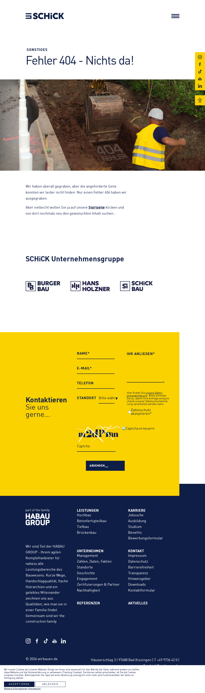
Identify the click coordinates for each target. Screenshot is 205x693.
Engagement (87, 579)
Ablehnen (50, 684)
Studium (135, 527)
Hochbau (84, 515)
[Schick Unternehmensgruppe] (38, 18)
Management (87, 556)
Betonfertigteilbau (92, 521)
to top (190, 657)
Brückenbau (86, 533)
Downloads (137, 584)
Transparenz (138, 573)
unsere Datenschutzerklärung (145, 394)
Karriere (137, 510)
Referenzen (88, 603)
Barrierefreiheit (141, 567)
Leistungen (88, 510)
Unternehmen (90, 551)
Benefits (135, 533)
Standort (86, 398)
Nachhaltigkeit (88, 590)
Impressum (137, 556)
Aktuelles (138, 603)
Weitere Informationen (16, 689)
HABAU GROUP (47, 521)
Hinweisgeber (139, 579)
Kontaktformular (141, 590)
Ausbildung (137, 521)
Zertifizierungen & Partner (98, 584)
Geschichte (86, 573)
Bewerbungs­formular (145, 538)
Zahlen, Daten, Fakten (94, 561)
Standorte (85, 567)
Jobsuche (136, 515)
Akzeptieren (19, 684)
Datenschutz (138, 561)
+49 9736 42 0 (167, 660)
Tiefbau (83, 527)
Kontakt (136, 551)
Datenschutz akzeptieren (141, 412)
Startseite (96, 207)
